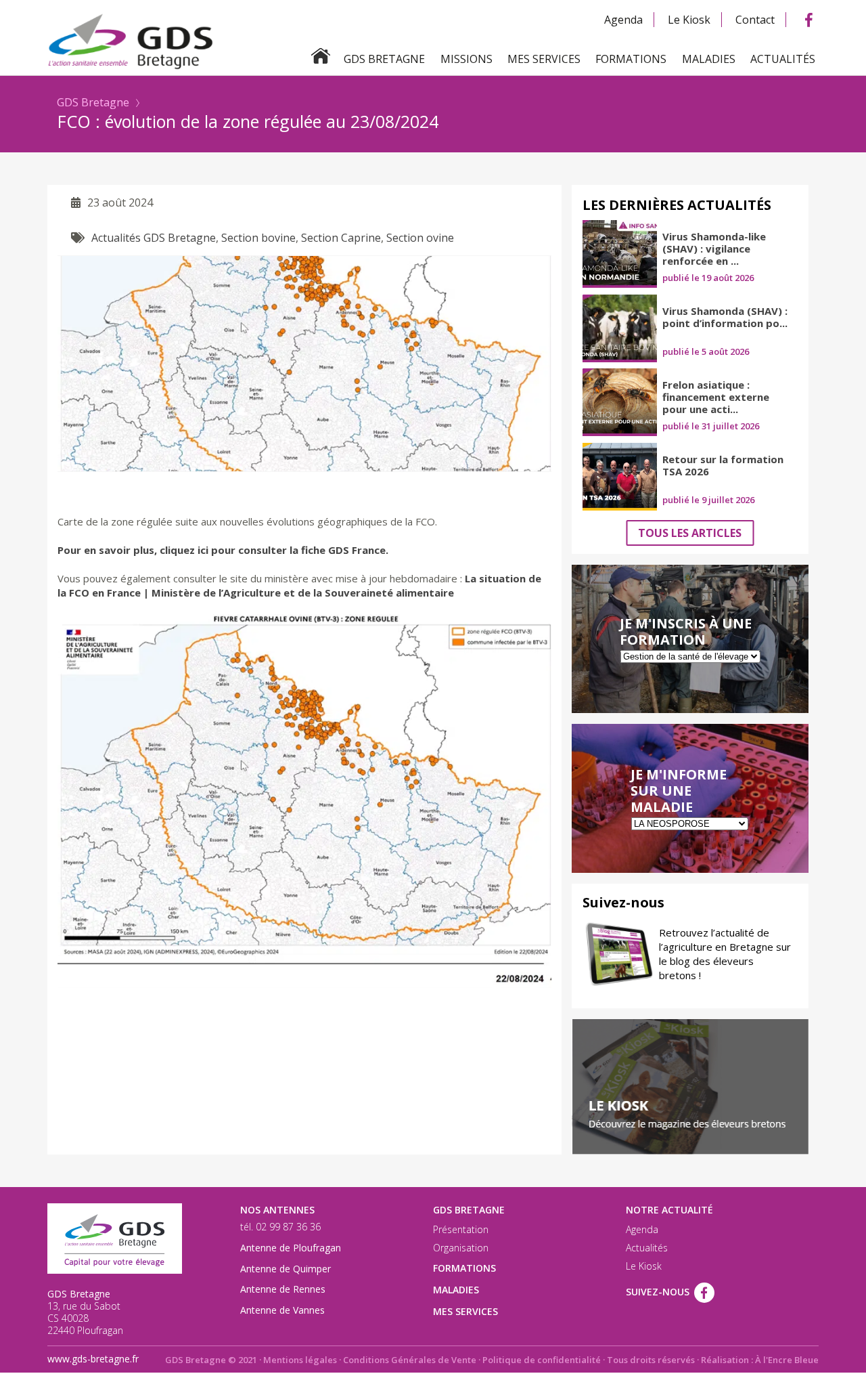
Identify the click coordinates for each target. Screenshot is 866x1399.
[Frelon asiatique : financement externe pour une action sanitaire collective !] (620, 402)
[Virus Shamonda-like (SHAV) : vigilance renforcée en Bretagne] (620, 254)
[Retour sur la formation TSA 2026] (620, 477)
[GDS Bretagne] (433, 40)
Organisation (460, 1248)
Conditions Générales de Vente (409, 1360)
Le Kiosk (689, 19)
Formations (630, 58)
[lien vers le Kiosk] (690, 1087)
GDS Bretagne (93, 102)
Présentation (460, 1229)
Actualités (782, 58)
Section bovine (258, 237)
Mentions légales (300, 1360)
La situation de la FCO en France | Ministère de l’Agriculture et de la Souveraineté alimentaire (299, 585)
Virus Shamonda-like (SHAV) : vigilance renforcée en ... (714, 248)
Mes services (543, 58)
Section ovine (420, 237)
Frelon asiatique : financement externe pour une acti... (715, 397)
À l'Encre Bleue (787, 1360)
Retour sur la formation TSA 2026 (722, 465)
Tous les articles (690, 532)
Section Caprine (341, 237)
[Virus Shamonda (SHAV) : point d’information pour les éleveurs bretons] (620, 328)
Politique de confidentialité (541, 1360)
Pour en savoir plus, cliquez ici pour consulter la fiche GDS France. (223, 550)
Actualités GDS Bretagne (153, 237)
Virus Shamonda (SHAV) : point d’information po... (725, 317)
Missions (466, 58)
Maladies (708, 58)
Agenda (623, 19)
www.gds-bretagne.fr (93, 1358)
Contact (755, 19)
